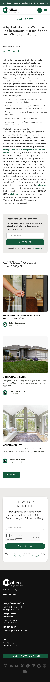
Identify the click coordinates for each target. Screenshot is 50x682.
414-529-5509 (9, 627)
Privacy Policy (9, 594)
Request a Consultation (25, 656)
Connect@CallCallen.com (15, 630)
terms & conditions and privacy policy (27, 556)
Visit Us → (42, 3)
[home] (13, 10)
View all (11, 474)
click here (14, 194)
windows (42, 185)
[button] (45, 10)
